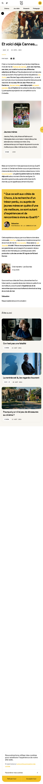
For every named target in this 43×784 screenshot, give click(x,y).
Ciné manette (21, 243)
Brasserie (26, 8)
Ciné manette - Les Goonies (22, 267)
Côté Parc (12, 240)
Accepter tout (31, 779)
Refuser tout (11, 779)
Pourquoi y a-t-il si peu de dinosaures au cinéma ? (20, 413)
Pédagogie (36, 8)
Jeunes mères (15, 85)
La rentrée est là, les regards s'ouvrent (21, 378)
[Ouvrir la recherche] (2, 3)
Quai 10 (5, 50)
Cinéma (6, 8)
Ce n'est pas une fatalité (14, 343)
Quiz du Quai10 (7, 174)
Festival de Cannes (19, 67)
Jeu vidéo (17, 8)
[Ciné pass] (7, 3)
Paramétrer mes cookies (14, 773)
